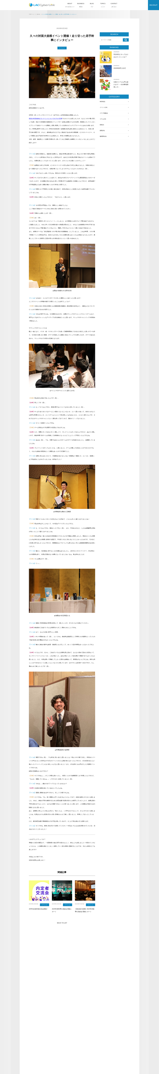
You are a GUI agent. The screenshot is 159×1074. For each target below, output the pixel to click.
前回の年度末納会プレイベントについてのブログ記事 (45, 118)
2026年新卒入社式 (120, 68)
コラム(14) (103, 119)
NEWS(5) (102, 101)
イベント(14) (103, 107)
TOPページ (32, 14)
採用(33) (102, 130)
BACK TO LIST (62, 923)
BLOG (38, 14)
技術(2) (102, 125)
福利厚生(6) (103, 136)
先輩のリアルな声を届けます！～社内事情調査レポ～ (121, 84)
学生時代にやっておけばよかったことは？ (121, 56)
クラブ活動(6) (104, 113)
